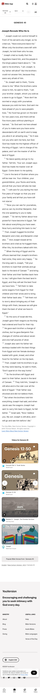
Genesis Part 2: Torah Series (17, 465)
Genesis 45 (5, 12)
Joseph (10, 546)
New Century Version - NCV (17, 565)
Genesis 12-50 (12, 492)
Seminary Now (10, 521)
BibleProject (9, 467)
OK (34, 673)
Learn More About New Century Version (15, 431)
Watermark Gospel (11, 548)
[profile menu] (34, 4)
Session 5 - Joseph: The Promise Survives (22, 519)
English (4, 565)
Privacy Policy (24, 674)
